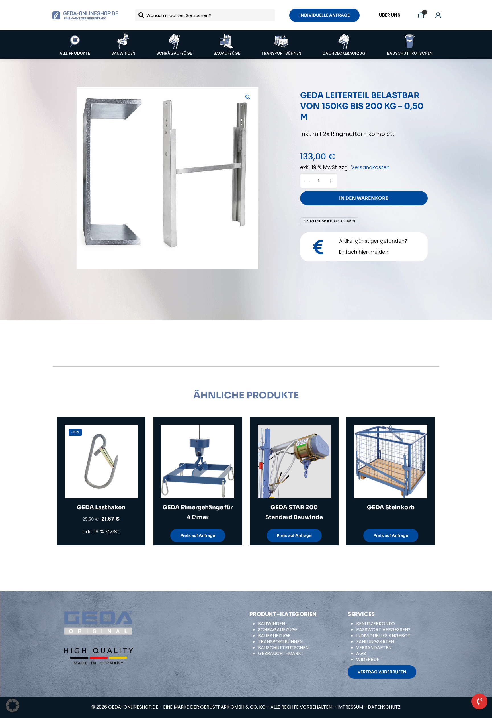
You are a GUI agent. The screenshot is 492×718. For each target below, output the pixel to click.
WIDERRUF (367, 659)
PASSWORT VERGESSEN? (383, 629)
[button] (248, 97)
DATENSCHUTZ (384, 707)
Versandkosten (370, 167)
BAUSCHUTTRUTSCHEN (283, 647)
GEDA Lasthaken (101, 507)
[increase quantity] (331, 181)
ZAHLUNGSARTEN (375, 641)
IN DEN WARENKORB (364, 198)
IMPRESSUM (350, 707)
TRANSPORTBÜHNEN (280, 641)
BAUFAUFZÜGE (274, 635)
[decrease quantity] (306, 181)
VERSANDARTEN (373, 647)
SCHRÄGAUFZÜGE (278, 629)
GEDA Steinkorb (391, 507)
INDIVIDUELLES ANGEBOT (383, 635)
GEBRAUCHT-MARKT (281, 653)
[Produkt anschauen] (130, 445)
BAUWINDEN (271, 623)
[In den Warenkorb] (130, 432)
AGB (361, 653)
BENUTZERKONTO (375, 623)
